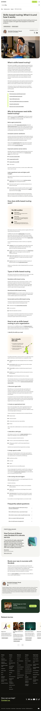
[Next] (22, 645)
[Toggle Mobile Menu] (39, 2)
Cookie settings (18, 708)
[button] (20, 508)
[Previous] (18, 645)
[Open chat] (38, 708)
